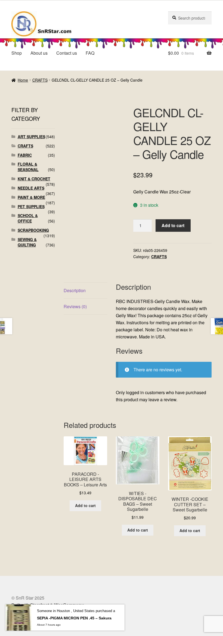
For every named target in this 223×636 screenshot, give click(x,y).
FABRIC (25, 155)
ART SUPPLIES (31, 136)
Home (23, 80)
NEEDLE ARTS (31, 188)
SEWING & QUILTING (27, 242)
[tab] (85, 291)
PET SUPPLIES (31, 206)
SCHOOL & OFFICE (28, 218)
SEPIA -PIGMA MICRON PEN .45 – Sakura (74, 618)
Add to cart (173, 225)
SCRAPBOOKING (33, 230)
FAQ (90, 53)
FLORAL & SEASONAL (28, 166)
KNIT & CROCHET (34, 178)
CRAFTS (40, 80)
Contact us (66, 53)
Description (75, 290)
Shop (16, 53)
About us (39, 53)
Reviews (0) (75, 306)
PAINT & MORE (31, 197)
